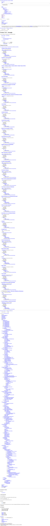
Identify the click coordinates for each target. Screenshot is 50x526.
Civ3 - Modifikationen (5, 396)
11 (5, 310)
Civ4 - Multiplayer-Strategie (9, 369)
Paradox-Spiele (5, 426)
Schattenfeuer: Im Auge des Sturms (12, 472)
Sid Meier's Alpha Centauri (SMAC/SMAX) (8, 416)
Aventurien (7, 384)
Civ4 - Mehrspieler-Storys (6, 326)
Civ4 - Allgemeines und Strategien (7, 367)
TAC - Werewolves (8, 421)
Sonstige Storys (5, 328)
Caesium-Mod (7, 380)
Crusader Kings (6, 430)
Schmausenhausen (10, 475)
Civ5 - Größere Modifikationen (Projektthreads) (8, 358)
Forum (2, 7)
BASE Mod (6, 377)
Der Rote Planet (9, 476)
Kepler (8, 458)
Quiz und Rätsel (6, 446)
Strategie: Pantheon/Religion (6, 161)
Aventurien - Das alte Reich (8, 361)
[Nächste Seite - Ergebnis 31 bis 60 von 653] (8, 310)
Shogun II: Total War (7, 433)
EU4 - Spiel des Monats (9, 428)
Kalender (6, 12)
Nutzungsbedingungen (4, 521)
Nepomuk (3, 105)
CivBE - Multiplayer (7, 414)
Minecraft (6, 441)
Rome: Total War (7, 435)
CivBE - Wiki (6, 415)
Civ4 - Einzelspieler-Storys (6, 325)
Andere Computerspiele (4, 424)
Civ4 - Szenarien (7, 374)
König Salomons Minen (5, 248)
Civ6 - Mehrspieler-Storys (6, 323)
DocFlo (3, 113)
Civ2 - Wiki (6, 404)
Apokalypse (9, 470)
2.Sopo (3, 256)
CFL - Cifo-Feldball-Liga (9, 454)
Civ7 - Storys (6, 335)
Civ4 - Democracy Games (8, 390)
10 (6, 189)
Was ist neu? (3, 17)
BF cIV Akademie (8, 389)
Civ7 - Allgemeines (5, 333)
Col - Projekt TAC (7, 420)
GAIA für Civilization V (7, 359)
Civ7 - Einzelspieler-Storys (6, 321)
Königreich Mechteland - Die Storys (13, 467)
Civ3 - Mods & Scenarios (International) (9, 397)
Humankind (6, 438)
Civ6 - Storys (6, 341)
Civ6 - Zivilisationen (7, 345)
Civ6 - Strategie (6, 339)
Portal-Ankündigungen (7, 480)
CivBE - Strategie (7, 410)
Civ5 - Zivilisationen (7, 356)
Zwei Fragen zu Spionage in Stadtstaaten (8, 186)
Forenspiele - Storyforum (7, 449)
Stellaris (6, 431)
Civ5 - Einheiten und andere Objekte (9, 357)
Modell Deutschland (10, 462)
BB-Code (3, 512)
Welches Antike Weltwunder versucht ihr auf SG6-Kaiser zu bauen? (12, 94)
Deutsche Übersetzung (10, 382)
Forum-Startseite (4, 318)
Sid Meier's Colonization (6, 417)
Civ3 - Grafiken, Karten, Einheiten (9, 398)
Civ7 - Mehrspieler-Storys (6, 322)
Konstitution (7, 456)
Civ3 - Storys (4, 327)
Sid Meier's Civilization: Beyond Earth (7, 409)
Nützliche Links (5, 9)
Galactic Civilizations (7, 439)
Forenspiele (4, 448)
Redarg (2, 292)
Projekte (4, 479)
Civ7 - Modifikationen (5, 336)
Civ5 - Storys (6, 353)
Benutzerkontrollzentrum (5, 315)
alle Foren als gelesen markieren (7, 13)
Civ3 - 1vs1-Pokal (7, 400)
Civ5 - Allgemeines (4, 23)
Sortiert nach (1, 498)
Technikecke (4, 447)
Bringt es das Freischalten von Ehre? (7, 128)
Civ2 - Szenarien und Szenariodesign (9, 403)
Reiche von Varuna (10, 463)
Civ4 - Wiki (6, 372)
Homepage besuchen (7, 55)
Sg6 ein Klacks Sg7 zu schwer (6, 136)
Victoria (6, 429)
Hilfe (2, 2)
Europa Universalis (7, 427)
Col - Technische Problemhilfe (8, 418)
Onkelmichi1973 (4, 129)
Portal (2, 6)
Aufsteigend (4, 502)
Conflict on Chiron (8, 383)
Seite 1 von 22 (2, 310)
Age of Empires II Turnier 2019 (11, 469)
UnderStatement (3, 302)
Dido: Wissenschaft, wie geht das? (7, 152)
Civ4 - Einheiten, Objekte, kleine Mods (9, 375)
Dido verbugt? (4, 265)
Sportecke (4, 477)
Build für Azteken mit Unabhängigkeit (7, 144)
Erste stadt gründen (5, 76)
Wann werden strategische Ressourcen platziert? (9, 178)
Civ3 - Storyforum (7, 395)
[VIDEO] (3, 514)
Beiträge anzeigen (7, 63)
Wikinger (3, 221)
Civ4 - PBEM (6, 387)
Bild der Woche (6, 481)
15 (6, 233)
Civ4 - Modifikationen (7, 373)
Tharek (2, 188)
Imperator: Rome (7, 432)
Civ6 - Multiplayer (5, 347)
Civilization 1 (4, 405)
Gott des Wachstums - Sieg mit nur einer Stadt (9, 301)
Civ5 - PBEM (6, 363)
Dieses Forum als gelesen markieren (7, 38)
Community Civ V (8, 385)
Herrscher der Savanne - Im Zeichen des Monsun (13, 473)
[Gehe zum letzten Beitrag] (13, 56)
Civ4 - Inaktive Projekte (7, 379)
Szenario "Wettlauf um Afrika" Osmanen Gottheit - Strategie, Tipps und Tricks (14, 65)
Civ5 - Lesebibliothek (7, 351)
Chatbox (6, 10)
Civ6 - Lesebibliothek (7, 340)
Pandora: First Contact (7, 443)
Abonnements (3, 316)
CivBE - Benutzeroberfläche (9, 413)
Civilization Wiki (8, 483)
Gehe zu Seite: (3, 29)
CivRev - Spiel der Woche (8, 408)
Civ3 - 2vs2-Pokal (7, 401)
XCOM (5, 425)
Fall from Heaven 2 (8, 381)
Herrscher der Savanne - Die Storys (13, 474)
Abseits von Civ (3, 445)
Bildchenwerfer (3, 283)
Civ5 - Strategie (6, 350)
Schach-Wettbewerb (7, 444)
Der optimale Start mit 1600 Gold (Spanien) (8, 282)
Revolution (9, 471)
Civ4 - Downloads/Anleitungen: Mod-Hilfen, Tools (11, 376)
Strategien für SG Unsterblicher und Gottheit (8, 84)
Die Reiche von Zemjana (9, 453)
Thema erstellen (3, 35)
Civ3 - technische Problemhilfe (8, 392)
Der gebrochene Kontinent (9, 450)
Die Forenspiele (8, 329)
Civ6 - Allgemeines (5, 338)
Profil (5, 54)
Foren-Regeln (1, 516)
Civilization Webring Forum (5, 519)
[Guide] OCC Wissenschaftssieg (6, 57)
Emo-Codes (6, 11)
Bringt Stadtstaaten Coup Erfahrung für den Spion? (10, 196)
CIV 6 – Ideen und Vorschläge (8, 343)
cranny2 (3, 49)
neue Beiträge (7, 35)
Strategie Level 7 (4, 229)
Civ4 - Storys (6, 371)
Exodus (8, 468)
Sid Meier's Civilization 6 (5, 337)
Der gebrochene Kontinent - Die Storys (12, 451)
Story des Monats (5, 320)
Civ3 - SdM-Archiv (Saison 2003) (10, 394)
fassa (2, 206)
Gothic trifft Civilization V (8, 360)
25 (6, 69)
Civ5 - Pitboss (6, 366)
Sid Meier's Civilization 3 (5, 391)
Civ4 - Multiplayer (5, 386)
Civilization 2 (4, 402)
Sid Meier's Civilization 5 (5, 348)
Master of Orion (6, 442)
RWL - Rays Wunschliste (9, 419)
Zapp (8, 465)
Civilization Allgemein (5, 331)
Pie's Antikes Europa (7, 378)
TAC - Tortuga (8, 422)
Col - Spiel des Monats (7, 423)
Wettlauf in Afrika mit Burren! (6, 48)
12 (6, 59)
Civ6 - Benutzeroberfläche (8, 346)
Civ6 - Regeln (6, 344)
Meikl (2, 230)
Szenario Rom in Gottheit (5, 120)
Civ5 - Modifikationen (5, 354)
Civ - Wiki (6, 332)
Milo (2, 214)
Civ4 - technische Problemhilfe (8, 368)
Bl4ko (2, 162)
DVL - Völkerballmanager (11, 460)
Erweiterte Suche (4, 20)
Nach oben (7, 313)
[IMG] (2, 513)
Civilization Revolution (6, 406)
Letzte (10, 310)
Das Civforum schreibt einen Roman (9, 330)
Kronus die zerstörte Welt (9, 455)
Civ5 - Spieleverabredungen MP (8, 362)
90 (6, 88)
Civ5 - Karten (6, 355)
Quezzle (3, 171)
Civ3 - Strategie (6, 393)
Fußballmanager (5, 437)
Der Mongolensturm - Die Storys (11, 452)
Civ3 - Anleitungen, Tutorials (8, 399)
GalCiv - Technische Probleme (9, 440)
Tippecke (6, 478)
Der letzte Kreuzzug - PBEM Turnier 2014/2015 (11, 364)
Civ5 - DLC (6, 352)
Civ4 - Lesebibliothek (7, 370)
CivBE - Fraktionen (8, 412)
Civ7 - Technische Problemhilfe (8, 334)
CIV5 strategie (4, 273)
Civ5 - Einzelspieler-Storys (6, 324)
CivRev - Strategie (7, 407)
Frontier (8, 466)
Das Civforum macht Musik (11, 461)
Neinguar (3, 241)
